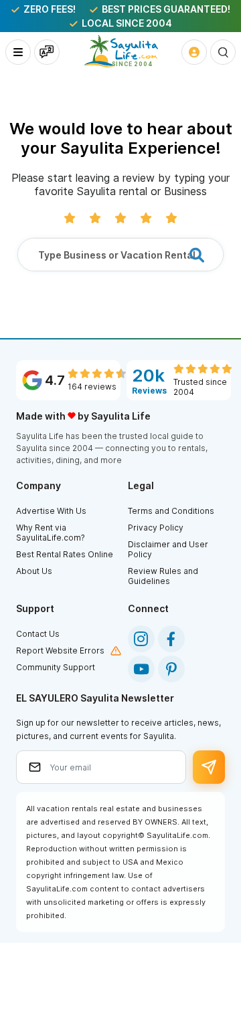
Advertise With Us (51, 511)
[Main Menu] (18, 52)
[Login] (194, 52)
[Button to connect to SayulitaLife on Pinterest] (171, 669)
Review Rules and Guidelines (163, 576)
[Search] (223, 52)
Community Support (55, 667)
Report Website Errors (60, 650)
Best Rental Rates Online (64, 554)
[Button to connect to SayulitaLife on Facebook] (171, 638)
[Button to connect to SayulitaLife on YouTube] (141, 669)
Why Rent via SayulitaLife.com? (50, 533)
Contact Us (38, 634)
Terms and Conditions (171, 511)
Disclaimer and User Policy (168, 549)
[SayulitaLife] (121, 51)
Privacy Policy (155, 528)
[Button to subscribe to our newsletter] (209, 767)
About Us (34, 571)
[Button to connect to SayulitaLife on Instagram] (141, 638)
